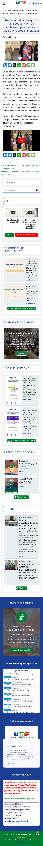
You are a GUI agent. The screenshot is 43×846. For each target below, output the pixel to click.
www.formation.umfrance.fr (16, 821)
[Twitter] (36, 3)
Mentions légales (21, 842)
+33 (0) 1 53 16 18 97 (13, 813)
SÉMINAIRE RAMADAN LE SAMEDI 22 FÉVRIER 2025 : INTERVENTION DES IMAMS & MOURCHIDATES (28, 569)
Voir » (21, 556)
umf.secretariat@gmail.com (16, 810)
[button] (21, 308)
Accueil (3, 10)
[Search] (37, 190)
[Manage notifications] (38, 832)
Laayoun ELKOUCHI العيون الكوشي (28, 464)
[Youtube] (39, 3)
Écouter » (22, 471)
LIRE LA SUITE (12, 763)
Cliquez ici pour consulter (21, 650)
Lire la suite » (31, 280)
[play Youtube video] (21, 140)
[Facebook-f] (33, 3)
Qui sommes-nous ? (14, 746)
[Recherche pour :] (21, 190)
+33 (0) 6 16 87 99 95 (13, 815)
